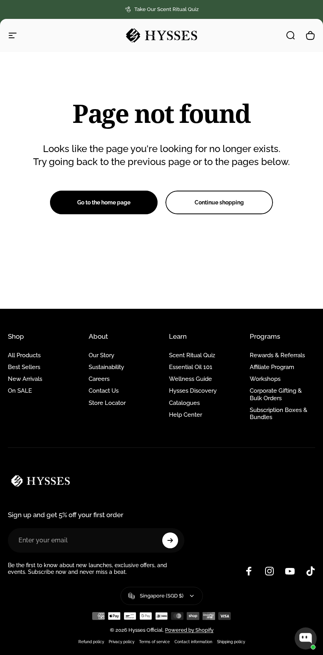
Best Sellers (24, 367)
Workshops (265, 378)
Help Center (185, 414)
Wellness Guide (190, 378)
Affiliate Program (272, 367)
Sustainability (106, 367)
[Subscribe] (170, 540)
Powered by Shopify (189, 630)
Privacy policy (121, 641)
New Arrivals (25, 378)
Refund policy (91, 641)
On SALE (20, 390)
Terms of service (154, 641)
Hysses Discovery (193, 390)
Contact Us (104, 390)
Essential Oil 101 (190, 367)
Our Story (101, 355)
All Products (24, 355)
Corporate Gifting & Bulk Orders (276, 394)
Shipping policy (231, 641)
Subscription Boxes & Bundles (278, 413)
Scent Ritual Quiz (192, 355)
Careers (99, 378)
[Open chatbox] (306, 638)
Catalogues (184, 402)
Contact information (193, 641)
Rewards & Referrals (277, 355)
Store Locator (107, 402)
